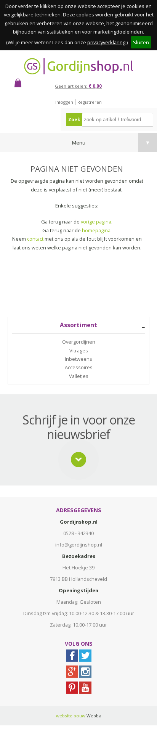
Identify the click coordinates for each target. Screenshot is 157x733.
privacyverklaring (106, 42)
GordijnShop (78, 66)
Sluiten (141, 42)
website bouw (70, 716)
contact (35, 238)
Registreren (89, 102)
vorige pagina (96, 221)
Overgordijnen (78, 341)
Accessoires (79, 367)
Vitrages (78, 350)
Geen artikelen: (78, 86)
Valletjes (78, 376)
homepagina (96, 230)
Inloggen (64, 102)
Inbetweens (78, 358)
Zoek (74, 119)
